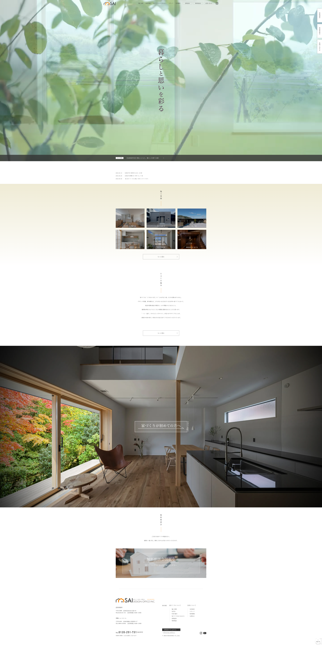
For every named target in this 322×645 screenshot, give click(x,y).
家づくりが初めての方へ (161, 425)
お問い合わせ (208, 3)
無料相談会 (198, 3)
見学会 (173, 611)
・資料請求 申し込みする (169, 629)
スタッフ (171, 3)
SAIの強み (148, 3)
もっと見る (161, 256)
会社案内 (192, 609)
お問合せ (192, 616)
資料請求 (187, 3)
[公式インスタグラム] (217, 3)
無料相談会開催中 (161, 559)
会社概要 (178, 3)
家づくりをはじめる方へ (159, 3)
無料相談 (174, 620)
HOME (164, 605)
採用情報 (192, 613)
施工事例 (141, 3)
